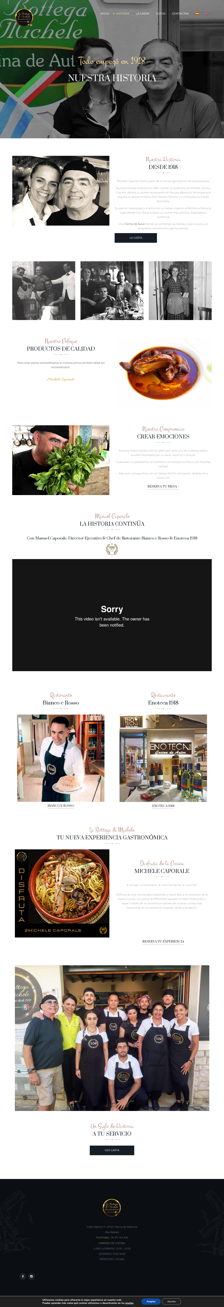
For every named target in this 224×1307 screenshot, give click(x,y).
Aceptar (151, 1301)
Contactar (180, 13)
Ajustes (171, 1301)
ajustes (129, 1303)
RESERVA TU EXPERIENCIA (163, 941)
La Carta (142, 13)
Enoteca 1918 (163, 806)
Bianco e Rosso (61, 806)
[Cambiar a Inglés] (207, 13)
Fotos (160, 13)
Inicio (104, 13)
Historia (122, 13)
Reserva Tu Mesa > (163, 486)
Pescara (174, 192)
